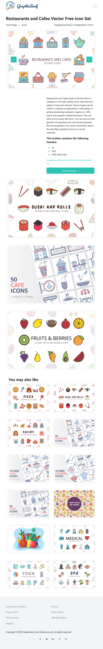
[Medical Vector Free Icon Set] (74, 539)
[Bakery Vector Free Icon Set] (29, 433)
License (54, 606)
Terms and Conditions (16, 606)
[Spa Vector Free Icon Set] (74, 574)
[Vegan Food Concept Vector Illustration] (29, 539)
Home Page (11, 25)
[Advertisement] (29, 113)
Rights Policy (57, 612)
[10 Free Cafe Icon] (29, 468)
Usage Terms (12, 612)
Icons (24, 25)
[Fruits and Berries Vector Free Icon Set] (51, 340)
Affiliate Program (59, 617)
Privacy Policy (12, 617)
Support (9, 623)
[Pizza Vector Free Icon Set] (29, 397)
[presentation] (14, 59)
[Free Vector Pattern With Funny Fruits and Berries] (74, 503)
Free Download (69, 171)
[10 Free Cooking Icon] (74, 468)
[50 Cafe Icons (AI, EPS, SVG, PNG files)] (51, 274)
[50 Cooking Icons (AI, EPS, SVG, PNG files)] (74, 433)
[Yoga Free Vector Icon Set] (29, 574)
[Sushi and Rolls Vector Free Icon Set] (51, 208)
